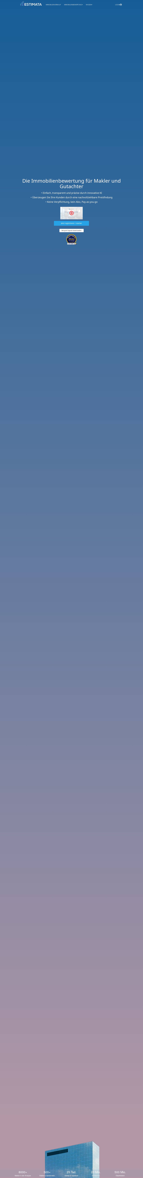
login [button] (117, 5)
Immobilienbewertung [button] (73, 5)
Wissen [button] (88, 5)
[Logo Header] (31, 3)
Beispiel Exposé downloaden (72, 230)
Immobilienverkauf (53, 5)
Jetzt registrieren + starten (71, 223)
